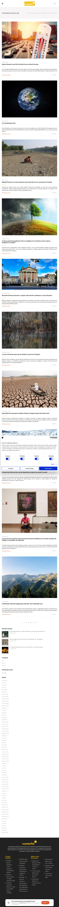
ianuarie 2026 (5, 696)
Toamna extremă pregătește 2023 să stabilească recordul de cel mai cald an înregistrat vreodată (26, 241)
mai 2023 (4, 770)
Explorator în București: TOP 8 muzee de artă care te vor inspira (36, 864)
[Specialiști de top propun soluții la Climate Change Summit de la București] (29, 389)
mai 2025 (4, 715)
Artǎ (3, 660)
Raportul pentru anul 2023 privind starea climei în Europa (20, 64)
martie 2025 (4, 719)
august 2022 (4, 791)
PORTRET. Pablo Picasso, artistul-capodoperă (23, 861)
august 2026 (4, 680)
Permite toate (48, 468)
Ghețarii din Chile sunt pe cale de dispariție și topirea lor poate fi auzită (24, 472)
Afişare (52, 464)
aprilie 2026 (4, 689)
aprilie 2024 (4, 744)
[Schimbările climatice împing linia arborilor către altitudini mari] (29, 577)
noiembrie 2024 (5, 728)
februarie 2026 (5, 694)
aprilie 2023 (4, 772)
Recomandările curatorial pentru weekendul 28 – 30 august (26, 639)
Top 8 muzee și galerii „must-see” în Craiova (48, 861)
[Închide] (52, 903)
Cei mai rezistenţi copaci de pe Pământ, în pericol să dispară (21, 354)
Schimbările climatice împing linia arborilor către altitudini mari (22, 604)
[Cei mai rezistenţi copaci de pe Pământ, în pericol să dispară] (29, 330)
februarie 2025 (5, 721)
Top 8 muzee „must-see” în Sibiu (48, 875)
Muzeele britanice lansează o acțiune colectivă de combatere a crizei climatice (27, 295)
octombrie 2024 (5, 731)
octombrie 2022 (5, 786)
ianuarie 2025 (5, 724)
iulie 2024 (4, 738)
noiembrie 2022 (5, 784)
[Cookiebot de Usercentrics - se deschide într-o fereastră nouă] (51, 438)
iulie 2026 (4, 682)
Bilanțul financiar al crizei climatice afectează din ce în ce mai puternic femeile (27, 182)
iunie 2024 (4, 740)
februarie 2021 (5, 832)
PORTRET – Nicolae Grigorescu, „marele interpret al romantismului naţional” (10, 866)
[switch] (22, 459)
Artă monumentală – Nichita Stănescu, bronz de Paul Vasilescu (27, 631)
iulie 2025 (4, 710)
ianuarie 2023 (5, 779)
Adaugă (45, 902)
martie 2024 (4, 747)
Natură (3, 663)
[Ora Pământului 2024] (29, 99)
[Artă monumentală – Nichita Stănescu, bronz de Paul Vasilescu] (5, 634)
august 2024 (4, 735)
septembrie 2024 (5, 733)
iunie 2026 (4, 685)
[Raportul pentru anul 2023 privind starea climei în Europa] (29, 40)
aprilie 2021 (4, 827)
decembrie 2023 (5, 754)
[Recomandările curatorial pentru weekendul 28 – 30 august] (5, 642)
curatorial (29, 13)
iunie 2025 (4, 712)
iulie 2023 (4, 765)
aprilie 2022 (4, 800)
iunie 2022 (4, 795)
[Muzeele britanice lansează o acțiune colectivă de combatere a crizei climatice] (29, 274)
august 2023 (4, 763)
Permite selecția (30, 468)
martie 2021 (4, 830)
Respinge (10, 468)
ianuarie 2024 (5, 751)
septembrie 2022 (5, 788)
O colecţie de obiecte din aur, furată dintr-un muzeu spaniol (26, 647)
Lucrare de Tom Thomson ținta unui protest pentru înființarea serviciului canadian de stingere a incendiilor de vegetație (29, 539)
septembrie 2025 (5, 705)
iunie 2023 (4, 768)
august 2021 (4, 818)
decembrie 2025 (5, 698)
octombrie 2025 (5, 703)
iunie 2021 (4, 823)
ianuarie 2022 (5, 807)
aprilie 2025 (4, 717)
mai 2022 (4, 798)
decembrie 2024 (5, 726)
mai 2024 (4, 742)
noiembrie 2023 (5, 756)
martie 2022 (4, 802)
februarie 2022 (5, 804)
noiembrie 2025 (5, 701)
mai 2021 (4, 825)
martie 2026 (4, 691)
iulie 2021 (4, 821)
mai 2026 (4, 687)
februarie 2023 (5, 777)
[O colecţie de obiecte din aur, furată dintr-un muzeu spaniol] (5, 650)
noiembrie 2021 (5, 811)
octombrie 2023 (5, 758)
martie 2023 (4, 774)
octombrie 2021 (5, 814)
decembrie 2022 (5, 781)
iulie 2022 (4, 793)
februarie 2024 (5, 749)
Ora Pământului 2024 (8, 123)
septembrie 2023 (5, 761)
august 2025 (4, 708)
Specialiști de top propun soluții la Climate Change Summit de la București (25, 413)
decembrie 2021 (5, 809)
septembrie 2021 (5, 816)
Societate (4, 665)
